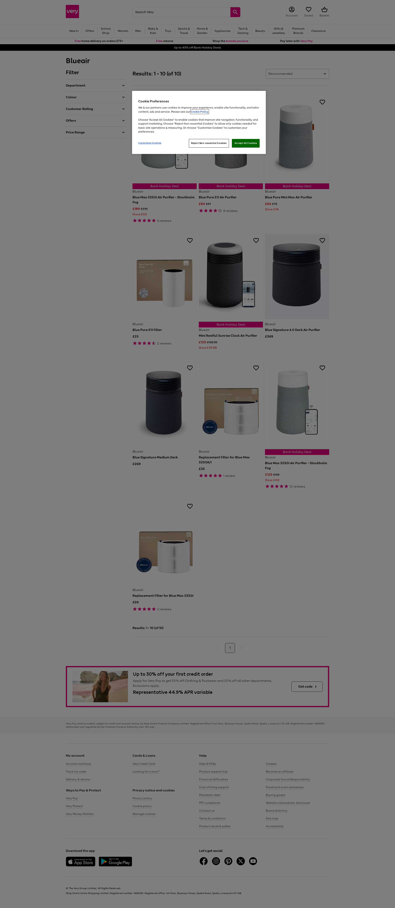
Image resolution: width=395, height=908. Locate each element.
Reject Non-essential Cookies (209, 143)
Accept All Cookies (246, 143)
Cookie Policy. (200, 112)
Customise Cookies (149, 143)
